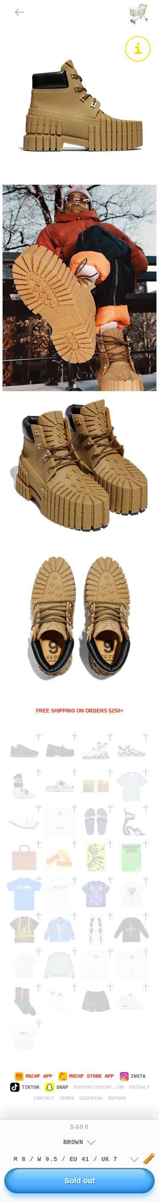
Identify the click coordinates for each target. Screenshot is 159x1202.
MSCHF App (38, 1076)
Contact (43, 1099)
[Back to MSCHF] (20, 14)
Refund (117, 1099)
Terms (66, 1099)
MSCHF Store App (91, 1076)
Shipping (91, 1099)
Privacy (139, 1087)
